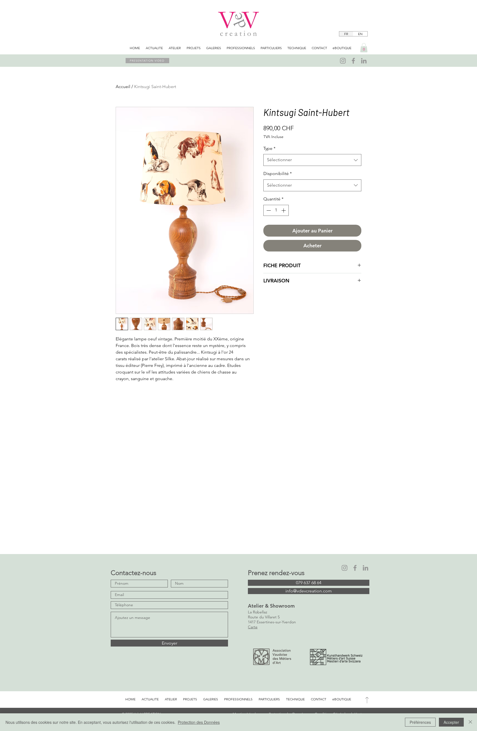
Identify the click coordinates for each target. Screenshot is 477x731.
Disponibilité (277, 173)
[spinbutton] (276, 210)
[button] (364, 47)
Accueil (123, 86)
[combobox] (312, 160)
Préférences (420, 722)
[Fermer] (470, 722)
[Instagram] (343, 61)
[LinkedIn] (364, 61)
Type (269, 148)
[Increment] (284, 210)
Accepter (451, 722)
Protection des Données (199, 722)
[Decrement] (268, 210)
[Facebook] (353, 61)
